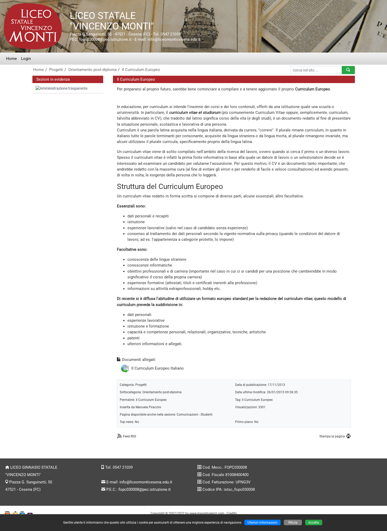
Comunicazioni (187, 414)
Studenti (206, 414)
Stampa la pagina (332, 436)
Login (26, 58)
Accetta (313, 522)
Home (11, 58)
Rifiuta (292, 522)
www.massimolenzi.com (207, 513)
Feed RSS (129, 436)
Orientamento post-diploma (92, 69)
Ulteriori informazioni (262, 522)
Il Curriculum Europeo (141, 69)
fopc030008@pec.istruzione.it (144, 489)
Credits (232, 513)
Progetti (56, 69)
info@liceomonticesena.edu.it (146, 482)
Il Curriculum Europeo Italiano (157, 368)
